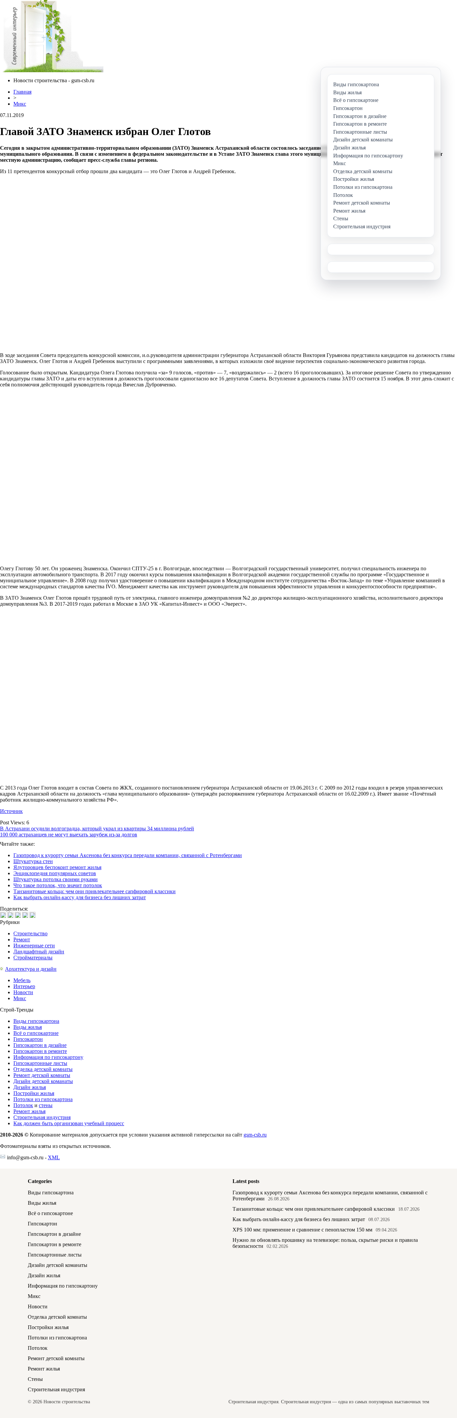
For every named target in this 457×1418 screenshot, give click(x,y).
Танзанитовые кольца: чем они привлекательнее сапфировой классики (94, 891)
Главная (22, 92)
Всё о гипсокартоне (36, 1033)
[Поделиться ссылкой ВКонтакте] (3, 915)
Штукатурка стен (33, 861)
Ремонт (21, 939)
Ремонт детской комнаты (41, 1075)
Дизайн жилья (29, 1087)
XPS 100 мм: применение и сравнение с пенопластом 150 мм (302, 1229)
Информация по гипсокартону (48, 1057)
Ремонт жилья (29, 1111)
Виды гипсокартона (36, 1021)
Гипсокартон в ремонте (40, 1051)
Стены (35, 1379)
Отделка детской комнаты (43, 1069)
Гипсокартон (28, 1039)
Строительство (30, 933)
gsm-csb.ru (255, 1135)
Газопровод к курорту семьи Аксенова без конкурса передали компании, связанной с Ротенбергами (127, 855)
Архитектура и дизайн (31, 969)
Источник (11, 811)
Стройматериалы (33, 957)
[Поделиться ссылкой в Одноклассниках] (32, 915)
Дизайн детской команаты (43, 1081)
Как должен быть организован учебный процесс (68, 1123)
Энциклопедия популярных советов (54, 873)
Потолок (23, 1105)
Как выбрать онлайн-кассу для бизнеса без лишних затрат (79, 897)
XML (54, 1157)
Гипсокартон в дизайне (40, 1045)
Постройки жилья (33, 1093)
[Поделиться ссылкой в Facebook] (10, 915)
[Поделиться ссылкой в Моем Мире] (25, 915)
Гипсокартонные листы (40, 1063)
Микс (19, 104)
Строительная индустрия (42, 1117)
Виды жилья (27, 1027)
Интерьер (24, 986)
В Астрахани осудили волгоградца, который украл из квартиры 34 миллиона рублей (97, 828)
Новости (23, 992)
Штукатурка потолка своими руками (55, 879)
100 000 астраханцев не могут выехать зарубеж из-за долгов (68, 834)
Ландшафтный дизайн (38, 951)
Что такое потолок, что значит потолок (57, 885)
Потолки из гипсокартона (43, 1099)
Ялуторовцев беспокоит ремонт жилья (57, 867)
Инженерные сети (34, 945)
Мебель (21, 980)
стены (46, 1105)
